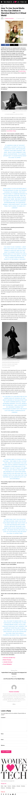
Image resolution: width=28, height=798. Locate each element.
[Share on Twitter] (14, 45)
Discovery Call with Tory (9, 657)
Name (2, 733)
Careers (5, 5)
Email (2, 739)
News (2, 786)
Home (2, 5)
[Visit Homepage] (15, 2)
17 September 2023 (20, 18)
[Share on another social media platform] (23, 45)
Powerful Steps (22, 71)
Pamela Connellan (9, 18)
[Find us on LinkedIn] (10, 794)
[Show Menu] (1, 2)
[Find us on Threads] (5, 794)
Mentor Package (7, 659)
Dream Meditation (7, 664)
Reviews (23, 786)
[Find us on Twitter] (3, 794)
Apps (5, 786)
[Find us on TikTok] (15, 794)
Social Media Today (11, 130)
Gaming (13, 786)
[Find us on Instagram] (8, 794)
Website (3, 745)
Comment (3, 717)
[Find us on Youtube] (12, 794)
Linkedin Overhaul (7, 662)
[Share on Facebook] (5, 45)
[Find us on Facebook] (1, 794)
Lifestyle (18, 786)
